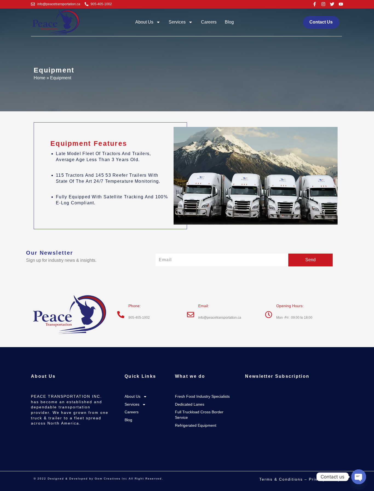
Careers (209, 22)
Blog (229, 22)
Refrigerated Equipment (195, 425)
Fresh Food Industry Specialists (202, 396)
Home (39, 77)
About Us (144, 22)
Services (177, 22)
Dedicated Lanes (189, 404)
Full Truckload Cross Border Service (199, 415)
